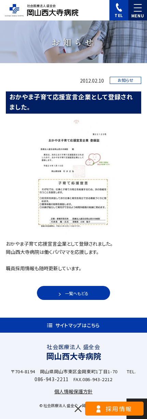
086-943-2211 (52, 379)
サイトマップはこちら (77, 325)
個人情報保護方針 (73, 391)
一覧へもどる (77, 293)
